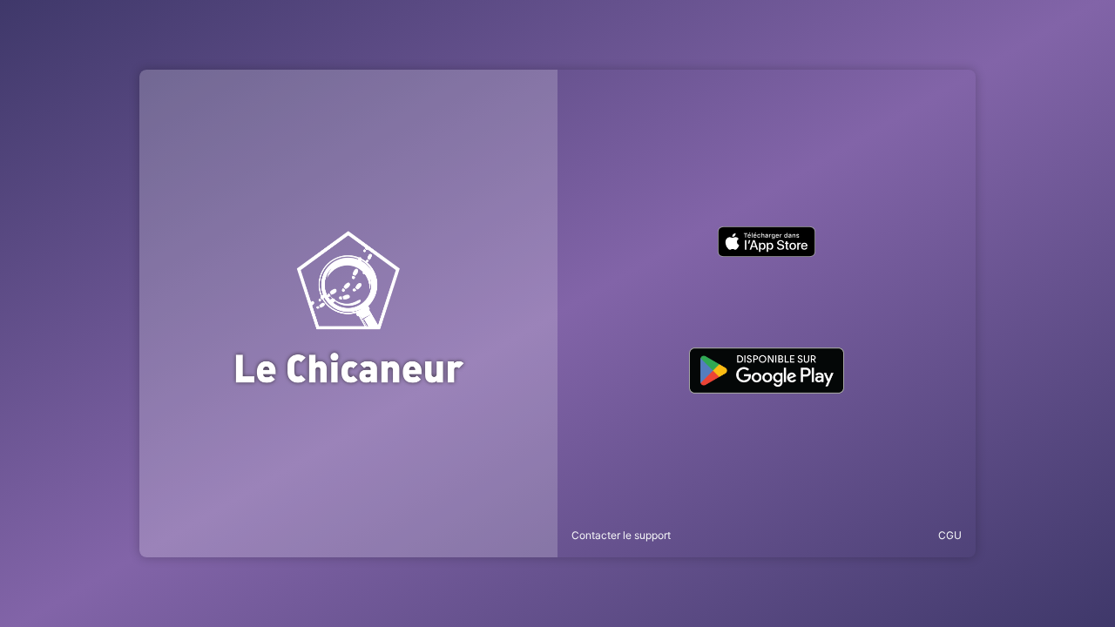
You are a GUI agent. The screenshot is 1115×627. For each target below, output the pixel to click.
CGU (950, 535)
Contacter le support (621, 535)
